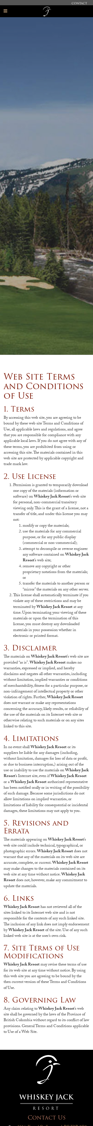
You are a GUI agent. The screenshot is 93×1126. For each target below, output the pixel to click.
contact (79, 3)
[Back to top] (79, 1112)
